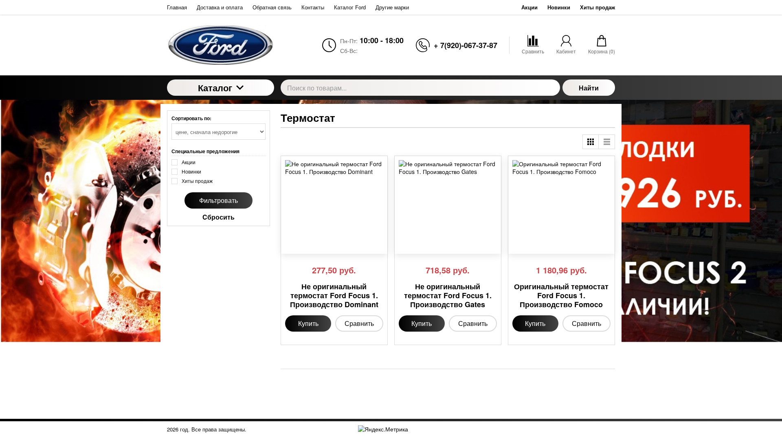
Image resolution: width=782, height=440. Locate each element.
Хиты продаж (597, 7)
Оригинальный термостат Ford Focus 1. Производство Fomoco (561, 295)
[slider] (301, 245)
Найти (589, 87)
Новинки (558, 7)
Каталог (215, 87)
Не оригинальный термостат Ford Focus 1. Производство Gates (448, 295)
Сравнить (359, 323)
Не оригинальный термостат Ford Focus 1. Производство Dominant (334, 295)
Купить (308, 323)
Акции (529, 7)
